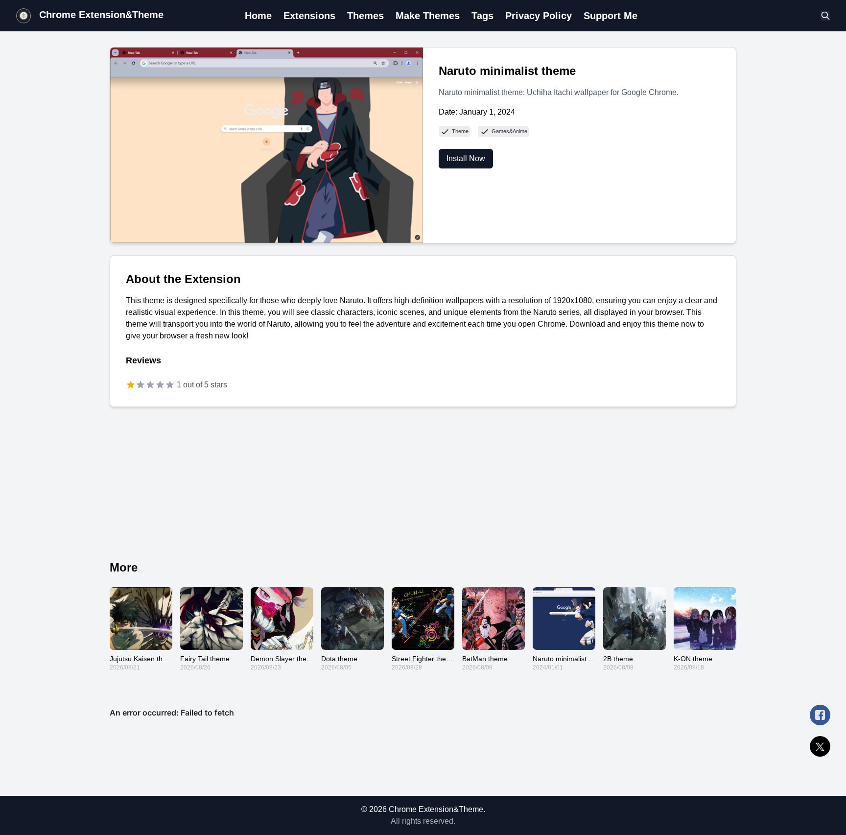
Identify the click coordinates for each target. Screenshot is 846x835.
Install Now (465, 158)
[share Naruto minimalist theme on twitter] (820, 746)
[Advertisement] (423, 487)
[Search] (825, 16)
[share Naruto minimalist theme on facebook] (820, 715)
